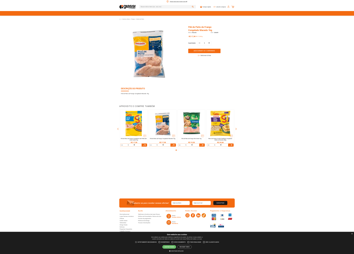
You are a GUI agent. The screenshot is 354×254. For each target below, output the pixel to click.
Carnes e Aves (126, 19)
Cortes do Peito (140, 19)
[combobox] (167, 6)
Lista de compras (221, 7)
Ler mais (199, 239)
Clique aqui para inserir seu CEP (178, 1)
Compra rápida (207, 7)
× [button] (352, 233)
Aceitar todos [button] (169, 247)
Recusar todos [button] (184, 247)
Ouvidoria (177, 221)
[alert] (177, 243)
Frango (133, 19)
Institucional (125, 213)
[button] (210, 49)
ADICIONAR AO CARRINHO (204, 51)
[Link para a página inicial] (120, 19)
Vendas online (179, 218)
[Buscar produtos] (193, 6)
